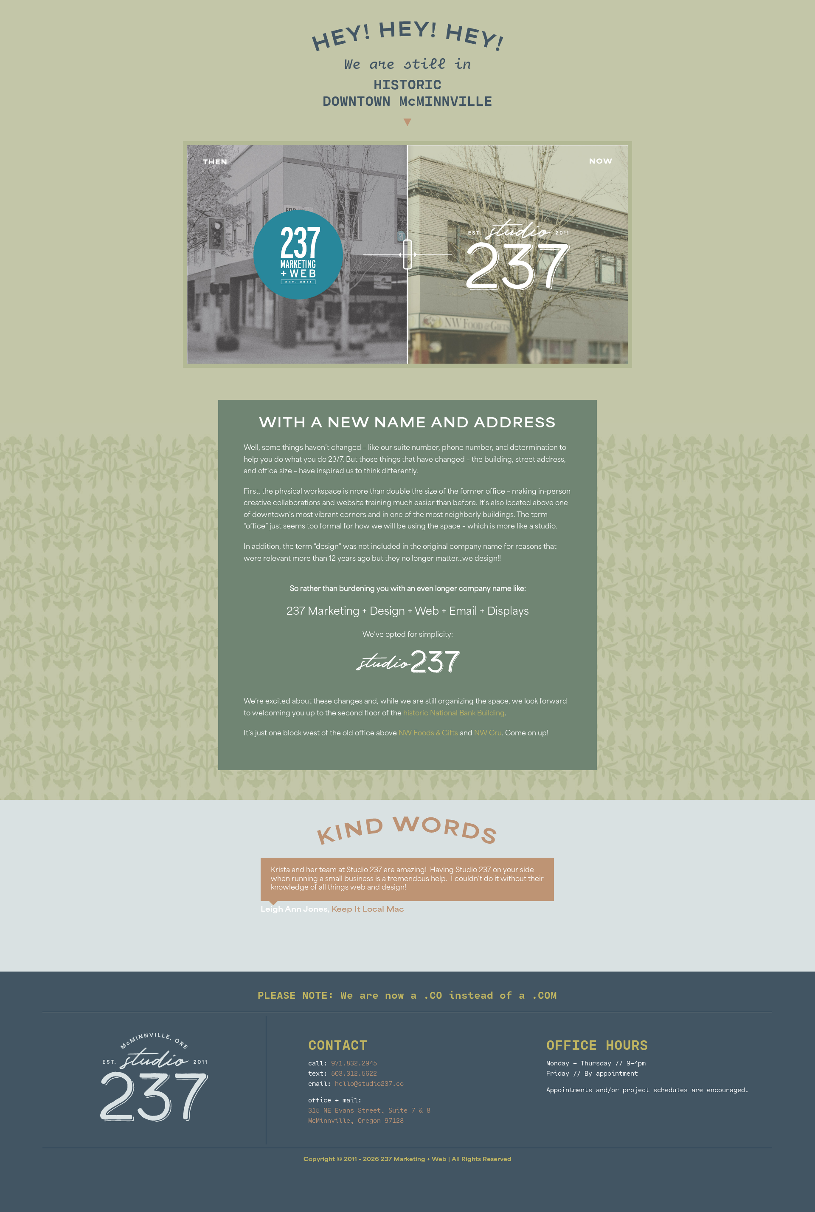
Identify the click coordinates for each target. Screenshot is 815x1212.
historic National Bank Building (454, 713)
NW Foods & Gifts (428, 733)
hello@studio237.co (369, 1083)
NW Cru (488, 733)
